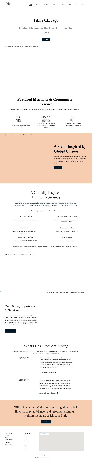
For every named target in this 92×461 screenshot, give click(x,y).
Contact (55, 4)
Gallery (84, 4)
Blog (76, 4)
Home (30, 4)
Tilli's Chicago (42, 455)
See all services (10, 330)
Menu (63, 4)
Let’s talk (46, 39)
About (38, 4)
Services (46, 4)
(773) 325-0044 (8, 444)
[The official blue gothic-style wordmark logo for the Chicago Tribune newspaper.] (73, 119)
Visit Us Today (46, 421)
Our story (58, 167)
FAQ (70, 4)
